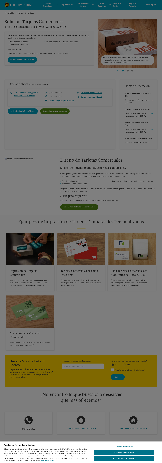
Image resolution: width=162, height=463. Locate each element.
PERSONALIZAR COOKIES (124, 446)
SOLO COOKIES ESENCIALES (124, 452)
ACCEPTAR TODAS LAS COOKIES (124, 458)
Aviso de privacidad (48, 460)
